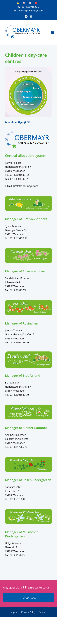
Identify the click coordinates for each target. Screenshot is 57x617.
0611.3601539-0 (30, 6)
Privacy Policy (28, 611)
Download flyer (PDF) (17, 122)
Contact (43, 611)
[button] (52, 32)
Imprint (14, 611)
